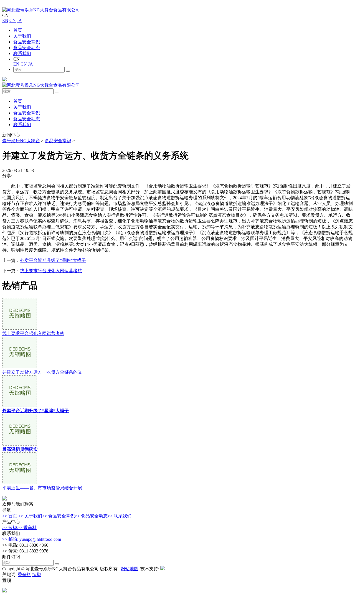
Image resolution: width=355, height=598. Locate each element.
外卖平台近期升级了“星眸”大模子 (53, 260)
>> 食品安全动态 (91, 516)
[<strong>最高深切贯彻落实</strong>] (19, 444)
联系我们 (22, 53)
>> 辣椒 (9, 527)
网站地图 (129, 568)
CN (12, 20)
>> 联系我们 (119, 516)
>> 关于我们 (30, 516)
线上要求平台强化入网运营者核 (51, 270)
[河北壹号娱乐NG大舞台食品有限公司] (41, 9)
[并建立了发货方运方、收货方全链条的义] (19, 366)
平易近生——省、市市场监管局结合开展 (42, 488)
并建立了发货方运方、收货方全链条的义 (42, 372)
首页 (17, 30)
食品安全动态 (26, 47)
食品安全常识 (26, 41)
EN (5, 20)
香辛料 (24, 574)
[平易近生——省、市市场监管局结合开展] (19, 482)
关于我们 (22, 36)
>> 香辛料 (27, 527)
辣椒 (36, 574)
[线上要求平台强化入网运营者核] (19, 328)
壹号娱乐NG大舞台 (21, 140)
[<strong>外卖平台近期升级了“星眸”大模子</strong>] (19, 405)
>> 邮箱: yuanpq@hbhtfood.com (31, 539)
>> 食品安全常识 (58, 516)
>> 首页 (9, 516)
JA (19, 20)
